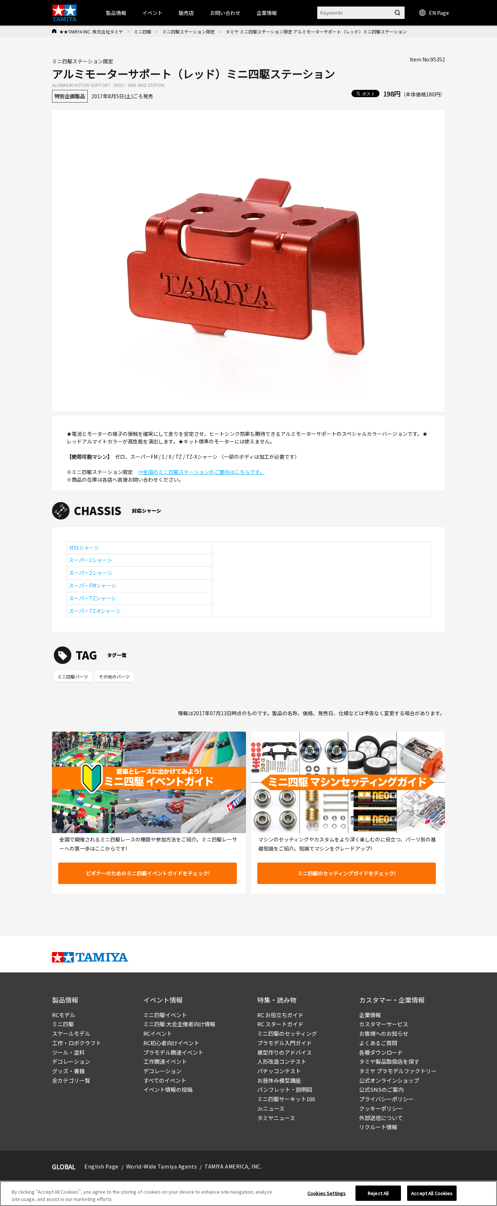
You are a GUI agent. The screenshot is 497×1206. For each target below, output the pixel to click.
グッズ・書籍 (68, 1071)
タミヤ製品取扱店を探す (389, 1061)
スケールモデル (71, 1033)
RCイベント (157, 1033)
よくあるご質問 (378, 1043)
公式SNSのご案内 (381, 1089)
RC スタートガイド (280, 1024)
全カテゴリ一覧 (71, 1080)
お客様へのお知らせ (383, 1033)
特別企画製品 (70, 96)
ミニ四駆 (142, 31)
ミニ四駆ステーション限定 (188, 31)
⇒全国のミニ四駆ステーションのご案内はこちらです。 (201, 471)
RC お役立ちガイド (280, 1015)
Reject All (378, 1193)
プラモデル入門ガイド (284, 1043)
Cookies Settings (326, 1193)
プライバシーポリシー (386, 1099)
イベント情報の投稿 (167, 1089)
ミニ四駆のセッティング (287, 1033)
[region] (248, 1193)
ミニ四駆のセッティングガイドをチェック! (346, 873)
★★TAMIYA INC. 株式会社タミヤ (91, 31)
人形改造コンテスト (281, 1061)
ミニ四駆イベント (165, 1015)
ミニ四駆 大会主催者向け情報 (179, 1024)
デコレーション (71, 1061)
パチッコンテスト (279, 1071)
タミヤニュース (276, 1118)
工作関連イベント (165, 1061)
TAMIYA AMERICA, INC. (233, 1166)
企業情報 (370, 1015)
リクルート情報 (378, 1127)
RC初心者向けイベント (171, 1043)
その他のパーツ (114, 676)
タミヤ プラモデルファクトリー (398, 1071)
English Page (101, 1166)
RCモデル (63, 1015)
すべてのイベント (164, 1080)
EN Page (439, 12)
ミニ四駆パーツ (72, 676)
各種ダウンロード (381, 1052)
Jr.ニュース (271, 1108)
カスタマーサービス (383, 1024)
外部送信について (381, 1118)
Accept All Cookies (432, 1193)
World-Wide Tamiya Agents (161, 1166)
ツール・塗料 (68, 1052)
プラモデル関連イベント (173, 1052)
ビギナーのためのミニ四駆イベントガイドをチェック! (148, 873)
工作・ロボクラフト (76, 1043)
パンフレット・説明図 (284, 1089)
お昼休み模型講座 (279, 1080)
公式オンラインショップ (389, 1080)
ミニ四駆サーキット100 (286, 1099)
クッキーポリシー (381, 1108)
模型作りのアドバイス (284, 1052)
